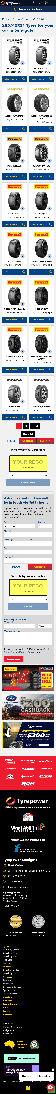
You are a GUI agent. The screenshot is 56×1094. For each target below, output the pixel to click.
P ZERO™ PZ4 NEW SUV (14, 309)
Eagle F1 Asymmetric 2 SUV (41, 117)
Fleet (5, 1007)
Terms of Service (27, 652)
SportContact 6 (15, 166)
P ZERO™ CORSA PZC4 (42, 261)
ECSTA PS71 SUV (14, 68)
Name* (7, 531)
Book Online (10, 1004)
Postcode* (8, 557)
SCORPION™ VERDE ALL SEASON (41, 358)
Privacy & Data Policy (18, 1081)
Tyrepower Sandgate (30, 9)
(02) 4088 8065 (16, 876)
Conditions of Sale (34, 1081)
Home (7, 19)
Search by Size (10, 953)
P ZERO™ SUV (41, 309)
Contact (7, 1000)
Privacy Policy (10, 652)
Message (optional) (12, 631)
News (6, 1011)
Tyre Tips (7, 963)
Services (7, 976)
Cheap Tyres (8, 1033)
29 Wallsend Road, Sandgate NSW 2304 (30, 870)
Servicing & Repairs (12, 987)
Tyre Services (9, 990)
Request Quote (13, 659)
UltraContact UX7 (42, 166)
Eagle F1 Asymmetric (15, 116)
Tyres (6, 946)
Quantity (41, 522)
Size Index (8, 1023)
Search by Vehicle (11, 949)
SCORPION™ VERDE (14, 357)
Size (6, 522)
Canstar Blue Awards (12, 1027)
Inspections (8, 983)
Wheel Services (10, 993)
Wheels (7, 966)
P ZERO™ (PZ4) (14, 214)
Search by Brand (10, 956)
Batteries (7, 980)
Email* (7, 548)
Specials (7, 997)
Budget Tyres (8, 1030)
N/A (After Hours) (15, 881)
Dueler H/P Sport (41, 407)
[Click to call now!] (33, 3)
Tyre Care (7, 959)
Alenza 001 (14, 407)
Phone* (18, 539)
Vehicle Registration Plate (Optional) (15, 621)
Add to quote (11, 79)
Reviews (7, 1014)
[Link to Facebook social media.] (28, 1088)
